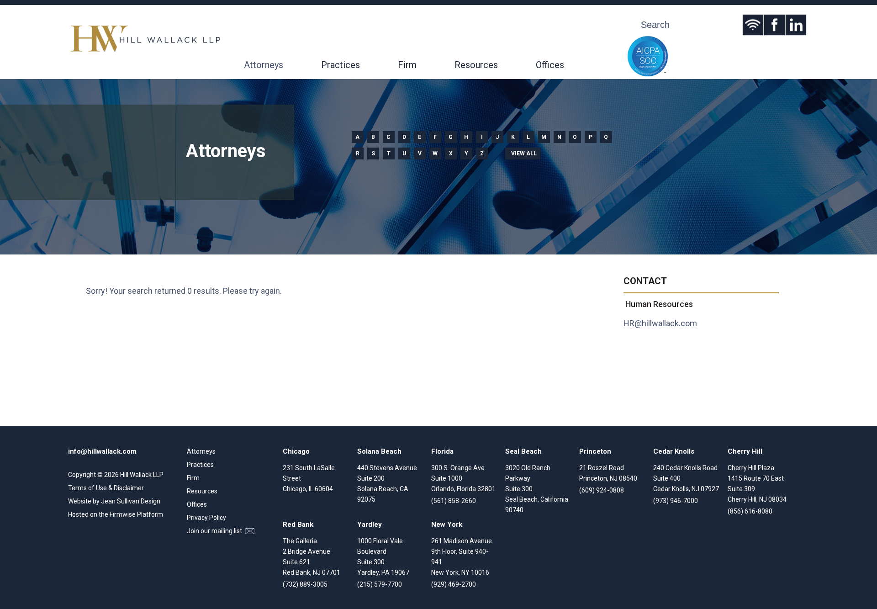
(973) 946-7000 (675, 500)
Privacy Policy (206, 517)
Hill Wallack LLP (142, 474)
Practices (340, 64)
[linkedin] (796, 25)
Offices (550, 64)
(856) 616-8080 (750, 511)
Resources (476, 64)
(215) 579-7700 (379, 584)
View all (524, 153)
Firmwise (123, 514)
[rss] (753, 25)
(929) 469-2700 (453, 584)
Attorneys (263, 64)
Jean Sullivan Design (130, 501)
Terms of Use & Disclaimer (106, 488)
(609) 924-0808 (601, 490)
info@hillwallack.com (102, 451)
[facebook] (774, 25)
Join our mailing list (215, 531)
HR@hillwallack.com (660, 323)
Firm (407, 64)
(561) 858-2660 (453, 500)
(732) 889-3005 (305, 584)
